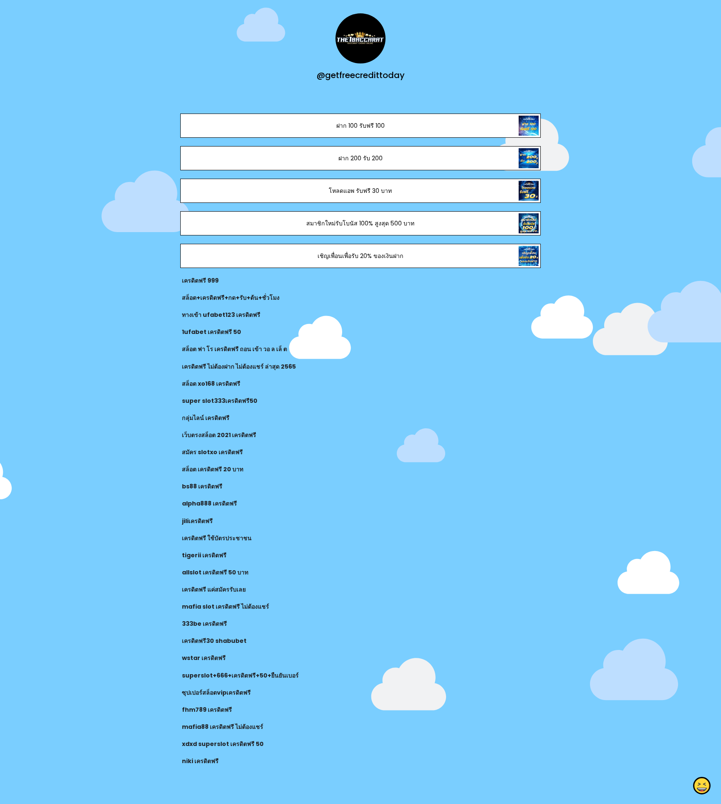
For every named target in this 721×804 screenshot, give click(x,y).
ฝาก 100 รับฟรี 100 (360, 125)
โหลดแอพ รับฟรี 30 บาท (360, 191)
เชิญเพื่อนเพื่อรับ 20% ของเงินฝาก (360, 256)
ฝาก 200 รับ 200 (360, 158)
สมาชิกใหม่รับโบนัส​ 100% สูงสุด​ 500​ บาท (360, 223)
